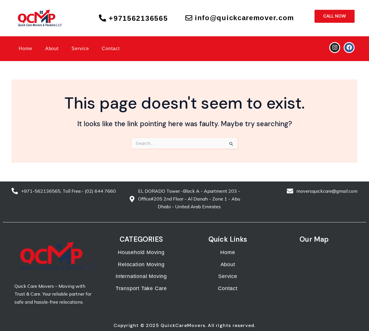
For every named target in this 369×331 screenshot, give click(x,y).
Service (80, 48)
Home (25, 48)
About (52, 48)
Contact (110, 48)
